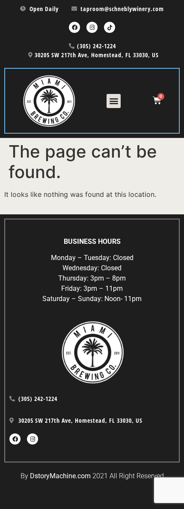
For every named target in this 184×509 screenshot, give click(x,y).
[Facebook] (74, 27)
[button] (114, 101)
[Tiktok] (109, 27)
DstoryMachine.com (60, 476)
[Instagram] (92, 27)
